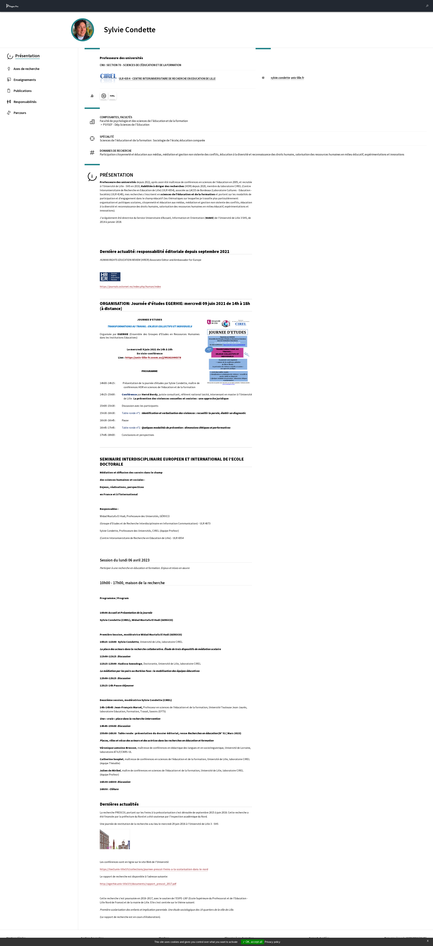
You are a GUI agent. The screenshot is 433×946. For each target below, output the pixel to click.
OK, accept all (253, 941)
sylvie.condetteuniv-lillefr (287, 78)
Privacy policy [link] (272, 941)
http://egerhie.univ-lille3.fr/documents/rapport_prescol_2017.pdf (138, 883)
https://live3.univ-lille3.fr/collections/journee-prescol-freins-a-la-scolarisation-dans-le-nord (154, 869)
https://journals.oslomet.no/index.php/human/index (130, 286)
